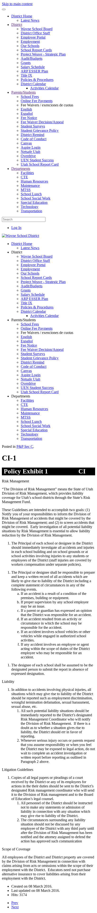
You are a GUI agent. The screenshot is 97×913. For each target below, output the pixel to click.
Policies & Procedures (37, 80)
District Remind (32, 135)
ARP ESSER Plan (34, 71)
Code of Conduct (33, 139)
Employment (30, 42)
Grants (26, 63)
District (16, 25)
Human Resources (34, 181)
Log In (16, 228)
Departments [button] (20, 396)
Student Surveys (33, 126)
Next (15, 907)
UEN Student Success (37, 160)
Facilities (27, 173)
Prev (14, 903)
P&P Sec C (24, 446)
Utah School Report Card (40, 164)
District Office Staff (35, 33)
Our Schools (30, 46)
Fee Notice (29, 118)
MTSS (26, 190)
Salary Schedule (33, 67)
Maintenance (30, 186)
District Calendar (33, 84)
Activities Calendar (44, 88)
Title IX (26, 75)
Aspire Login (30, 147)
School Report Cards (36, 50)
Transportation (31, 211)
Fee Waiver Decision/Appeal (42, 122)
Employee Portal (33, 37)
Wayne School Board (37, 29)
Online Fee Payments (37, 101)
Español (27, 114)
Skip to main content (17, 4)
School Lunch (31, 194)
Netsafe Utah (30, 152)
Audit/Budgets (31, 58)
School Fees (30, 97)
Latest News (30, 20)
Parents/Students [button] (23, 320)
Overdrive (28, 156)
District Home (21, 16)
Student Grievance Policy (40, 130)
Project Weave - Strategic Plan (43, 54)
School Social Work (35, 198)
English (26, 109)
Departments (20, 169)
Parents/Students (23, 92)
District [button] (16, 252)
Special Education (34, 202)
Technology (29, 207)
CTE (24, 177)
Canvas (26, 143)
